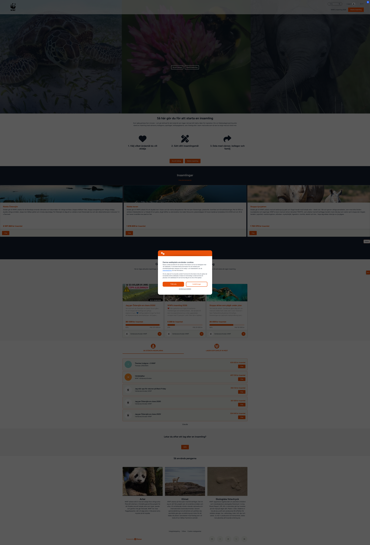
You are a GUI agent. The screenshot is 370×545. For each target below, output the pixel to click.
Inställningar (197, 284)
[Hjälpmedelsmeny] (368, 2)
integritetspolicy (167, 270)
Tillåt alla (173, 284)
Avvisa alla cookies (185, 289)
